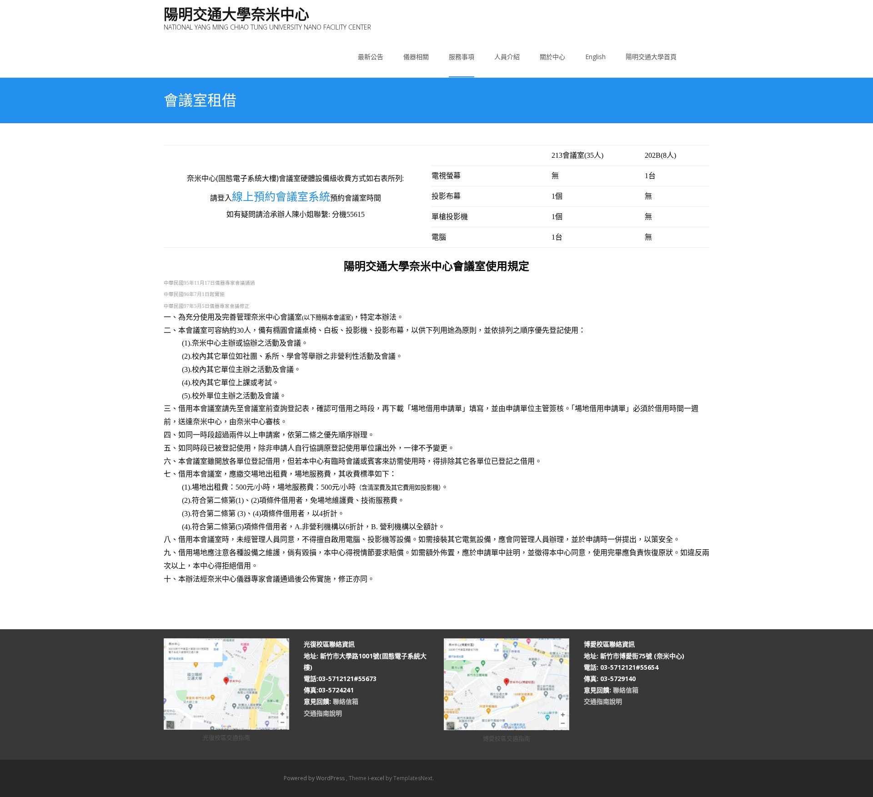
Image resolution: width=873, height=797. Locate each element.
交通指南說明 (323, 713)
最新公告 (370, 56)
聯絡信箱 (345, 701)
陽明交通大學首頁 (651, 56)
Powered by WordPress (315, 778)
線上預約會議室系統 (281, 196)
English (595, 56)
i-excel (377, 778)
